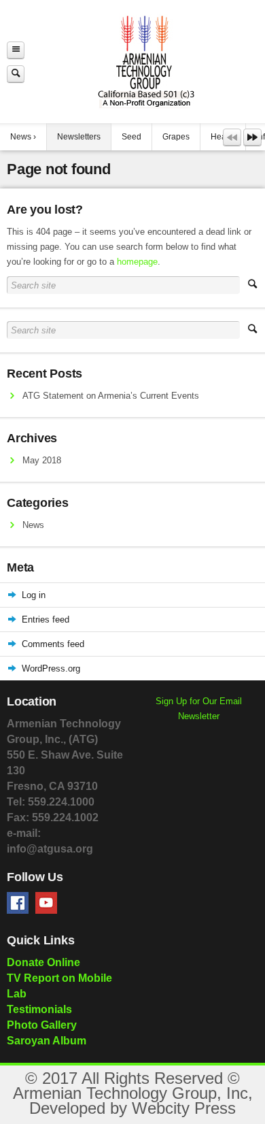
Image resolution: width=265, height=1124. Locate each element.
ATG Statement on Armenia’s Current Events (110, 396)
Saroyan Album (46, 1040)
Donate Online (43, 962)
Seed (131, 137)
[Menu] (15, 50)
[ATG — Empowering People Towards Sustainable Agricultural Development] (144, 62)
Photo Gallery (42, 1025)
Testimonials (39, 1009)
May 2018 (41, 460)
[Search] (15, 73)
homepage (137, 262)
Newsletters (79, 137)
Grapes (176, 137)
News (20, 137)
